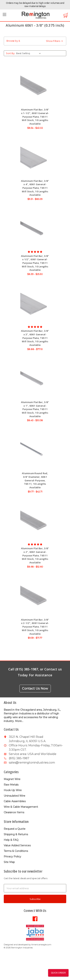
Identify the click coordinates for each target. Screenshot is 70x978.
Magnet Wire (12, 779)
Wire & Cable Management (21, 806)
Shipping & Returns (16, 834)
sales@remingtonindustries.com (32, 762)
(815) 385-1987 (19, 758)
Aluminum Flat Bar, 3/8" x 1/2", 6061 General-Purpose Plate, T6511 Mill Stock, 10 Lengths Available (35, 263)
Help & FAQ (11, 839)
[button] (35, 41)
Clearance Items (14, 812)
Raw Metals (11, 784)
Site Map (9, 862)
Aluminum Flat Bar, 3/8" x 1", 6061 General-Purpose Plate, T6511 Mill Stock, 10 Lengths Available (35, 409)
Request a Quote (14, 828)
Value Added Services (17, 845)
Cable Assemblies (15, 801)
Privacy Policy (12, 856)
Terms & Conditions (16, 851)
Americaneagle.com (41, 944)
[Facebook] (35, 918)
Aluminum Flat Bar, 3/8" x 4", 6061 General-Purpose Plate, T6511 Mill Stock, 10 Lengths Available (35, 188)
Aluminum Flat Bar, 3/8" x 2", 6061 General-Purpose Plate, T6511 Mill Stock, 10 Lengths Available (35, 555)
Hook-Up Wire (13, 790)
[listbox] (29, 53)
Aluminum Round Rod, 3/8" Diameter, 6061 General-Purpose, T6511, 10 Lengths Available (35, 480)
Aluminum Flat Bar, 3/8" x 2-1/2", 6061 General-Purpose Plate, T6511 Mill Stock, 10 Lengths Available (35, 626)
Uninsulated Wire (14, 795)
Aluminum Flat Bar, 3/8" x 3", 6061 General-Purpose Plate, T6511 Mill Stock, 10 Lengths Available (35, 338)
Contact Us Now (35, 688)
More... (19, 721)
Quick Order (58, 973)
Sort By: (10, 53)
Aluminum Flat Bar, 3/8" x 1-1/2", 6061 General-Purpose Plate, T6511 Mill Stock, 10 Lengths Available (35, 116)
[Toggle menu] (4, 15)
